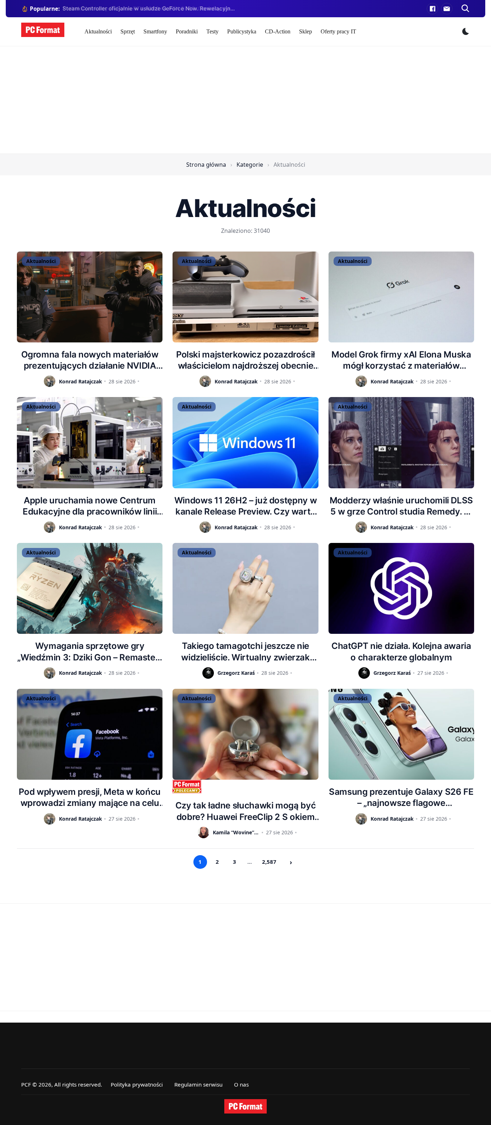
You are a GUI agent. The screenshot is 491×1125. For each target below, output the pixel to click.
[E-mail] (447, 8)
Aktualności (98, 31)
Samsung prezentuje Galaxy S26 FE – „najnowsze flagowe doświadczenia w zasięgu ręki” (401, 797)
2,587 (269, 861)
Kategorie (250, 165)
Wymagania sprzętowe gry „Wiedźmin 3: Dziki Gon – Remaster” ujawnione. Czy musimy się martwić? (89, 652)
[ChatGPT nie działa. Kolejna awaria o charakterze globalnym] (401, 588)
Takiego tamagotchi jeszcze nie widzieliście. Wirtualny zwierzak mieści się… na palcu (245, 652)
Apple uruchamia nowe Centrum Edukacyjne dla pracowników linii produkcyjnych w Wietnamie (90, 506)
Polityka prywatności (137, 1084)
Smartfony (155, 31)
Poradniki (187, 31)
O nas (241, 1084)
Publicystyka (241, 31)
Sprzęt (127, 31)
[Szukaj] (465, 8)
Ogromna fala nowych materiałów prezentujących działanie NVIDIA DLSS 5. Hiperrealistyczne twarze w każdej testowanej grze (89, 360)
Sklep (305, 31)
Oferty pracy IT (338, 31)
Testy (212, 31)
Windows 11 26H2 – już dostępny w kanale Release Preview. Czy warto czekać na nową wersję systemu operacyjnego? (245, 506)
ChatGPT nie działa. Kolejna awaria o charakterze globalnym (401, 651)
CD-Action (277, 31)
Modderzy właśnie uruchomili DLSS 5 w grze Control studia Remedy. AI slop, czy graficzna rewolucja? (401, 506)
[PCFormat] (245, 1106)
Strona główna (206, 165)
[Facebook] (432, 8)
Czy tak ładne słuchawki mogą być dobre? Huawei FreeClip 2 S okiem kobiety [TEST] (245, 811)
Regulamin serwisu (198, 1084)
